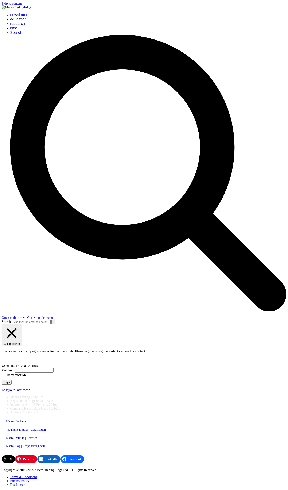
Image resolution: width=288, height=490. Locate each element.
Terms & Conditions (23, 477)
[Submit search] (53, 322)
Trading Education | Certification (26, 429)
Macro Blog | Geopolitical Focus (25, 446)
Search (6, 321)
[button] (27, 317)
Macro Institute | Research (21, 438)
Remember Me (16, 375)
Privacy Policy (20, 481)
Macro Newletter (16, 421)
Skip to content (12, 3)
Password (8, 370)
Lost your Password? (16, 390)
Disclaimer (17, 484)
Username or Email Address (20, 366)
